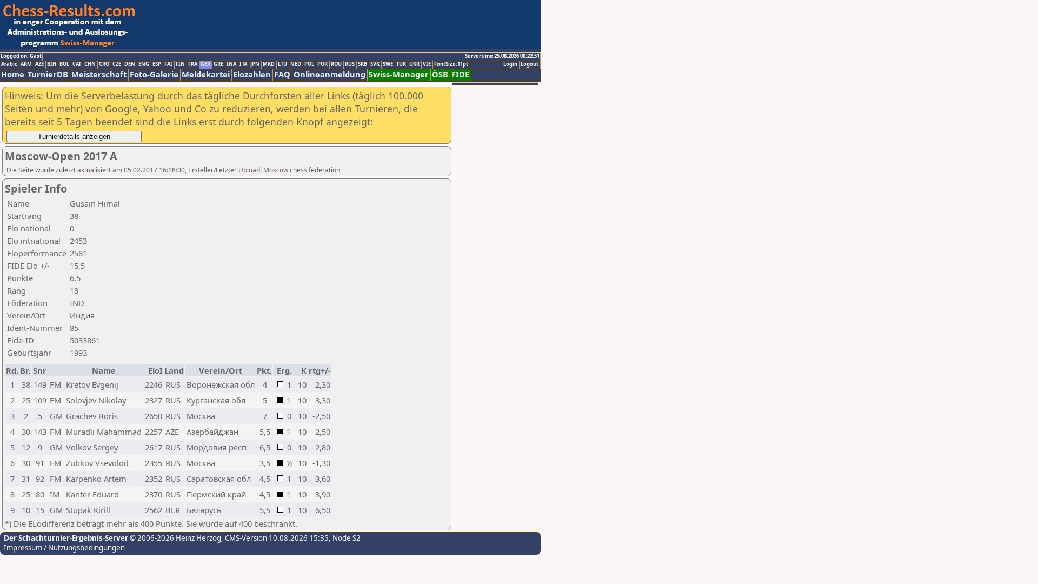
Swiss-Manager (399, 74)
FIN (180, 64)
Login (510, 64)
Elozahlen (252, 74)
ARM (26, 64)
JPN (255, 64)
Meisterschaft (99, 74)
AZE (39, 64)
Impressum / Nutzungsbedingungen (64, 548)
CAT (76, 64)
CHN (90, 64)
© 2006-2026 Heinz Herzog (174, 538)
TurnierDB (48, 74)
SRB (362, 64)
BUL (64, 64)
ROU (336, 64)
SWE (388, 64)
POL (309, 64)
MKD (269, 64)
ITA (243, 64)
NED (295, 64)
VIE (427, 64)
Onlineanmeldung (329, 74)
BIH (51, 64)
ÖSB (440, 74)
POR (322, 64)
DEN (129, 64)
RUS (350, 64)
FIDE (460, 74)
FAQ (282, 74)
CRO (104, 64)
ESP (156, 64)
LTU (282, 64)
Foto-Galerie (154, 74)
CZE (116, 64)
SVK (375, 64)
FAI (168, 64)
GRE (218, 64)
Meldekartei (206, 74)
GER (205, 64)
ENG (143, 64)
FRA (192, 64)
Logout (529, 64)
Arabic (9, 64)
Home (12, 74)
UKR (414, 64)
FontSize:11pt (451, 64)
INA (231, 64)
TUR (401, 64)
